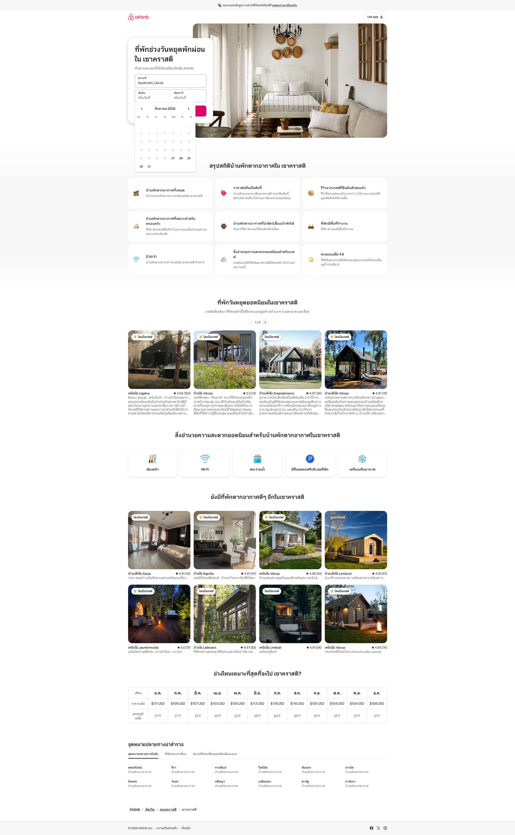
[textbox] (152, 97)
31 (149, 166)
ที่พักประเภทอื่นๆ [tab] (176, 754)
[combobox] (170, 83)
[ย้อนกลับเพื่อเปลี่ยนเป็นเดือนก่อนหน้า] (142, 109)
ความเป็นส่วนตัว (167, 828)
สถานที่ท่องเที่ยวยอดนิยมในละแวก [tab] (215, 754)
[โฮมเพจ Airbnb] (138, 17)
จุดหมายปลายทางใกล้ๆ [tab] (143, 754)
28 (181, 158)
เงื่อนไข (185, 828)
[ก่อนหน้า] (250, 322)
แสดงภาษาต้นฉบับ (284, 5)
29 (188, 158)
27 (173, 158)
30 (141, 166)
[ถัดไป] (265, 322)
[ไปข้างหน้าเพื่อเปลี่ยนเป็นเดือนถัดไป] (188, 109)
